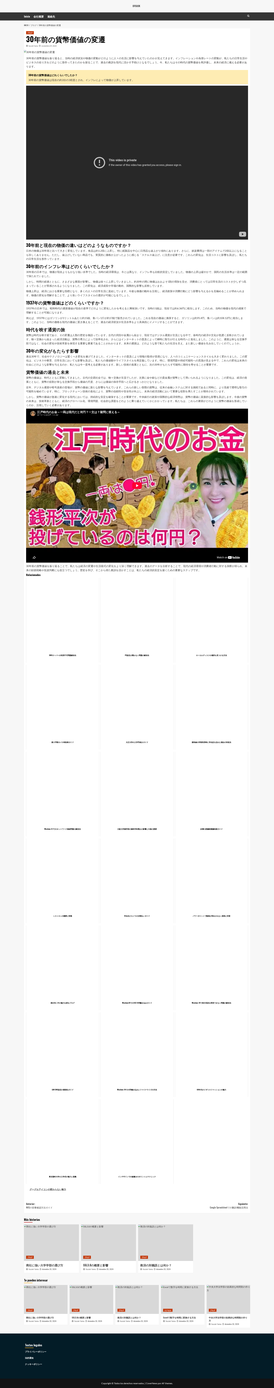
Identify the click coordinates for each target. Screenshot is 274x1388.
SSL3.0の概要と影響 (95, 1265)
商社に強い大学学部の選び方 (44, 1265)
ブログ (30, 32)
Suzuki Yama (33, 46)
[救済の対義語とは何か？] (165, 1242)
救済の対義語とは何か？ (156, 1265)
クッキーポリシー (33, 1364)
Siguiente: (229, 1205)
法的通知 (29, 1358)
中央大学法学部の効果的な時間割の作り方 (228, 1319)
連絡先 (51, 16)
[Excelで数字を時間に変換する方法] (183, 1299)
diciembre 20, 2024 (49, 1269)
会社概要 (39, 16)
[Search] (248, 15)
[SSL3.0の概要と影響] (108, 1242)
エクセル (167, 1310)
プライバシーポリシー (35, 1351)
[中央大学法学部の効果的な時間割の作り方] (228, 1299)
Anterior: (39, 1205)
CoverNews (151, 1383)
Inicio (27, 16)
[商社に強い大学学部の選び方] (51, 1242)
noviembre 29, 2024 (49, 46)
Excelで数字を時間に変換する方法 (179, 1317)
